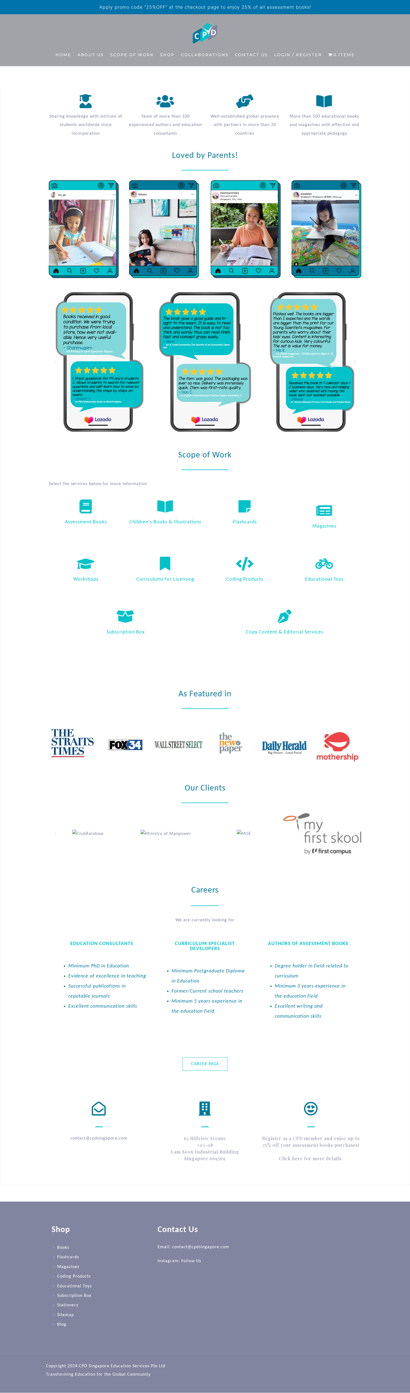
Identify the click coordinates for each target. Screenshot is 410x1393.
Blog (61, 1324)
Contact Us (251, 54)
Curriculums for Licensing (165, 579)
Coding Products (244, 579)
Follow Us (191, 1261)
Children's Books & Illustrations (165, 522)
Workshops (85, 579)
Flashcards (245, 522)
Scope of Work (132, 54)
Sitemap (65, 1315)
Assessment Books (86, 522)
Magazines (324, 526)
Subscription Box (126, 632)
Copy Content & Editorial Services (284, 632)
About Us (91, 54)
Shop (167, 54)
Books (63, 1247)
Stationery (67, 1305)
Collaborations (204, 54)
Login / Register (298, 54)
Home (63, 54)
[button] (55, 229)
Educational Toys (324, 579)
